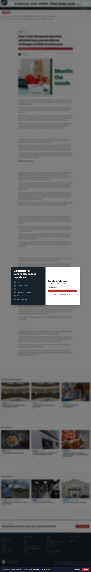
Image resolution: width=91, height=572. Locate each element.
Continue (63, 291)
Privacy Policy (71, 294)
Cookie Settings (77, 569)
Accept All (86, 569)
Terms (66, 294)
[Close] (76, 269)
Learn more (47, 569)
